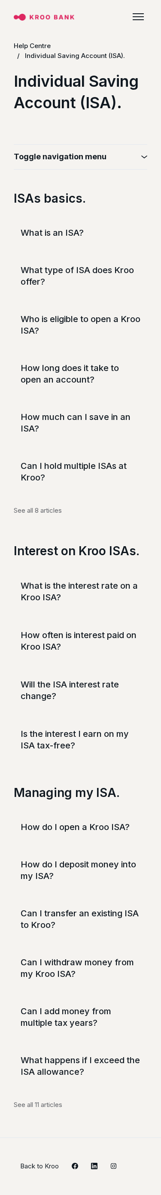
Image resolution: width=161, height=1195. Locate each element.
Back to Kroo (39, 1166)
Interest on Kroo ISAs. (77, 551)
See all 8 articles (38, 510)
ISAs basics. (50, 198)
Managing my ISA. (67, 792)
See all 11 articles (38, 1105)
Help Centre (32, 46)
